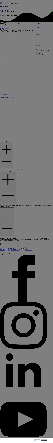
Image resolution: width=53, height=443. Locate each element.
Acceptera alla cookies (44, 440)
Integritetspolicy (9, 441)
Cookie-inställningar (37, 440)
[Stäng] (52, 440)
